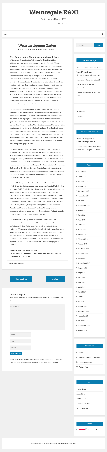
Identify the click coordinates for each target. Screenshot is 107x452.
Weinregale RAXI (53, 12)
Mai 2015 (81, 287)
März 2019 (81, 177)
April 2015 (82, 292)
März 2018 (82, 234)
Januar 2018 (82, 244)
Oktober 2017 (83, 258)
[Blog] (92, 430)
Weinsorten (83, 367)
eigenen (14, 264)
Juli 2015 (81, 277)
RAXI (33, 49)
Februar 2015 (82, 301)
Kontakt (79, 116)
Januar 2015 (82, 306)
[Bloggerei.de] (80, 430)
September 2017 (84, 263)
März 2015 (81, 297)
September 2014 (84, 325)
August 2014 (82, 330)
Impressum (80, 111)
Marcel (79, 138)
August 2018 (82, 210)
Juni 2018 (81, 220)
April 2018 (82, 229)
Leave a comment (49, 49)
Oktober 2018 (83, 201)
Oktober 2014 (83, 321)
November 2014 (84, 316)
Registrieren (81, 389)
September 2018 (84, 205)
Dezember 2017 (83, 249)
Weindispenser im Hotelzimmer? (89, 67)
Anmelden (80, 394)
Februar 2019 (82, 181)
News (40, 49)
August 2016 (82, 268)
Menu (6, 34)
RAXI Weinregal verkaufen (89, 357)
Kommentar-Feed (83, 403)
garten (21, 264)
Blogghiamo (62, 443)
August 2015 (82, 273)
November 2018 (83, 196)
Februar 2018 (83, 239)
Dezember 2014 (83, 311)
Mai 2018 (81, 225)
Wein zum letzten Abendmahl (88, 80)
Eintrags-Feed (81, 399)
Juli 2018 (81, 215)
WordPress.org (82, 408)
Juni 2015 (81, 282)
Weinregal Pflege (85, 362)
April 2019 (82, 172)
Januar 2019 (82, 186)
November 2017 (83, 253)
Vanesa (79, 146)
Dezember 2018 (83, 191)
